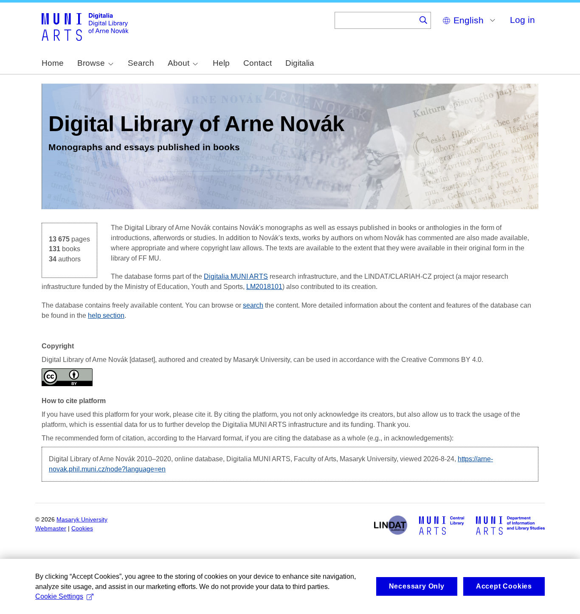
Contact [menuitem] (257, 63)
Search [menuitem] (141, 63)
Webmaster (50, 528)
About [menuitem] (178, 63)
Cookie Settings (59, 596)
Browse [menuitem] (91, 63)
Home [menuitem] (53, 63)
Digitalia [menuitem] (299, 63)
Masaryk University (81, 519)
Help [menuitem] (221, 63)
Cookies (82, 528)
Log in (522, 20)
